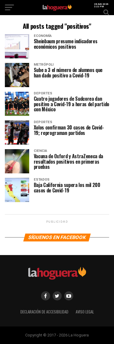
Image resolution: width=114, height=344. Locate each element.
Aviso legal (85, 312)
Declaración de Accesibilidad (44, 312)
